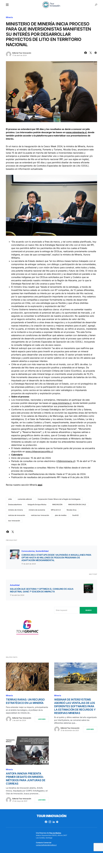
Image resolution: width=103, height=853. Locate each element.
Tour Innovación (51, 816)
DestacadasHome (15, 504)
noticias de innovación (16, 515)
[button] (7, 5)
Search (88, 610)
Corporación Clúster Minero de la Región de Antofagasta (59, 499)
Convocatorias (28, 551)
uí (41, 484)
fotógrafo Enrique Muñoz (37, 504)
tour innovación (14, 521)
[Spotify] (57, 822)
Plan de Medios (55, 833)
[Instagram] (50, 822)
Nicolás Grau (71, 510)
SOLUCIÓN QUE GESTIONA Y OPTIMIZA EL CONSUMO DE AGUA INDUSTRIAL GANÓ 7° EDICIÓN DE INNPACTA (41, 590)
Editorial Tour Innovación (21, 53)
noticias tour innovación (40, 515)
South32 (75, 515)
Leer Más (41, 719)
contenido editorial (25, 499)
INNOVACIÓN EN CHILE (77, 504)
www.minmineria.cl (76, 132)
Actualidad (15, 585)
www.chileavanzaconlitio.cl (39, 451)
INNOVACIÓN (57, 504)
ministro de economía (37, 510)
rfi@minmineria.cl (66, 461)
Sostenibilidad (42, 551)
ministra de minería (15, 510)
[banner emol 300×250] (27, 628)
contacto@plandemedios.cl (46, 845)
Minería (9, 17)
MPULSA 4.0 (56, 510)
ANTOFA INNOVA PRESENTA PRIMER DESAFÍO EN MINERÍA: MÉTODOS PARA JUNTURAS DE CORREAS (25, 778)
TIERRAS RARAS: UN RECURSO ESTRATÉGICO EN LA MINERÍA (25, 701)
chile (10, 499)
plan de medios (60, 515)
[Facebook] (46, 822)
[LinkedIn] (54, 822)
